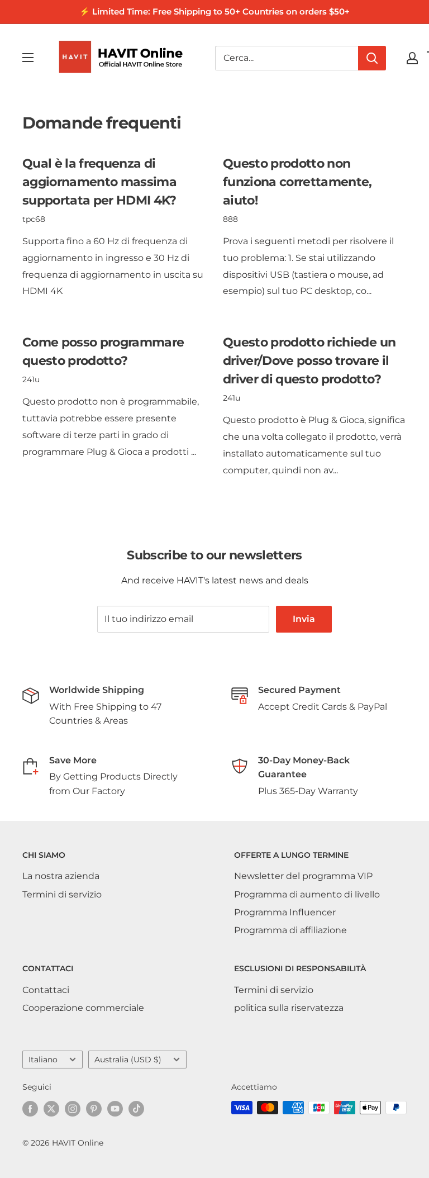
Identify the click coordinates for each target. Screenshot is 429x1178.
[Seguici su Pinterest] (94, 1109)
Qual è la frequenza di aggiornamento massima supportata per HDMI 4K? (99, 182)
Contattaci (45, 990)
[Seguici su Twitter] (51, 1109)
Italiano (43, 1059)
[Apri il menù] (28, 57)
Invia (304, 619)
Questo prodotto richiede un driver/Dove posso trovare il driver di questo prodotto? (309, 361)
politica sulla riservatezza (289, 1008)
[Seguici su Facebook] (30, 1109)
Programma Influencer (285, 912)
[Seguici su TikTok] (136, 1109)
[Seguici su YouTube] (115, 1109)
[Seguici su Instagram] (72, 1109)
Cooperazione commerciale (83, 1008)
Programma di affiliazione (290, 930)
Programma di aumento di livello (307, 894)
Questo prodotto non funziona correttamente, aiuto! (297, 182)
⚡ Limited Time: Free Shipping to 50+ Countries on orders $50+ (214, 11)
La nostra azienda (60, 876)
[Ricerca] (372, 58)
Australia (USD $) (127, 1059)
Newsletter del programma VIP (303, 876)
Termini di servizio (62, 894)
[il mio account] (412, 58)
